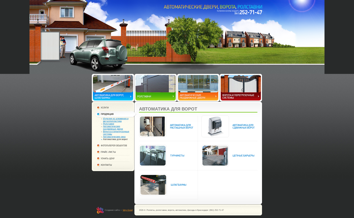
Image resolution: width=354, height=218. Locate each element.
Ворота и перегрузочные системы (116, 132)
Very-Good (128, 210)
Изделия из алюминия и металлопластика (116, 119)
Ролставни (108, 123)
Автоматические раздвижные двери (113, 127)
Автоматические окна (114, 136)
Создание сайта (112, 210)
